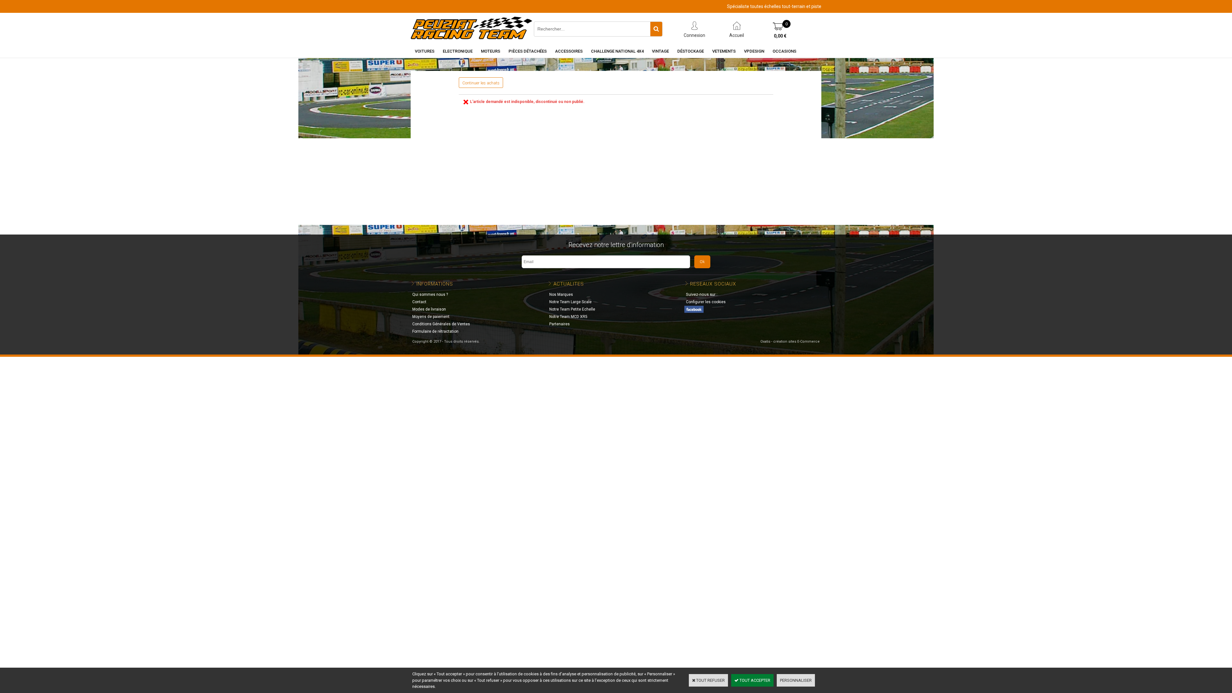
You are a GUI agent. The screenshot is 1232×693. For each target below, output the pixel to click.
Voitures (424, 51)
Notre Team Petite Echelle (572, 309)
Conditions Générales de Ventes (441, 324)
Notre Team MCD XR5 (568, 316)
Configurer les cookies (706, 302)
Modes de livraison (429, 309)
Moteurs (490, 51)
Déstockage (690, 51)
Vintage (660, 51)
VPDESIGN (754, 51)
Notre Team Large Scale (570, 302)
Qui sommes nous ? (430, 294)
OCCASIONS (784, 51)
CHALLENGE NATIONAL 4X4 (617, 51)
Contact (419, 302)
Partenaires (559, 324)
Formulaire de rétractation (435, 331)
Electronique (458, 51)
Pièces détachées (528, 51)
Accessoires (569, 51)
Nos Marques (561, 294)
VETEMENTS (724, 51)
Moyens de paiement (430, 316)
